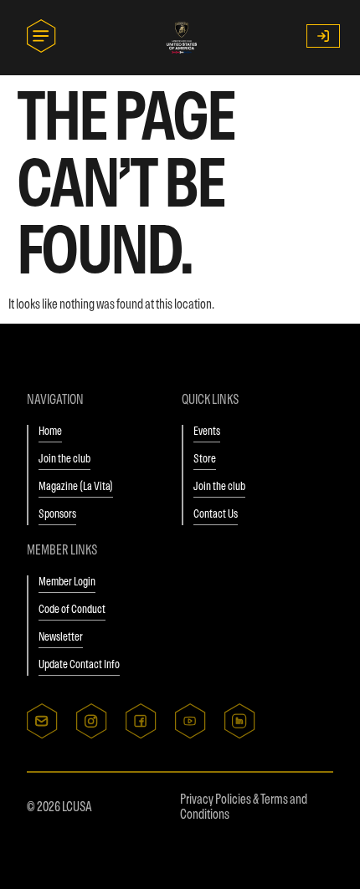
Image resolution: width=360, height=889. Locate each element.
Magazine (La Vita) (76, 486)
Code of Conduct (72, 609)
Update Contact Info (79, 664)
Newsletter (61, 636)
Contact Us (215, 513)
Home (50, 430)
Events (206, 430)
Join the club (64, 458)
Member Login (67, 581)
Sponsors (57, 513)
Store (204, 458)
